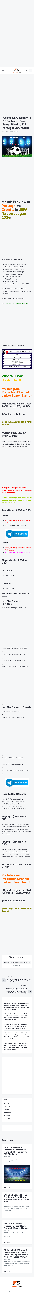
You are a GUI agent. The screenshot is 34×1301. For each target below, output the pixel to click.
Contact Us (7, 1106)
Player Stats (7, 1115)
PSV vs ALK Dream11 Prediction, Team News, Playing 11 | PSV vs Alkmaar (16, 1225)
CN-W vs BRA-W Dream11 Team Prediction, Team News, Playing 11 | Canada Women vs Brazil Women (16, 1253)
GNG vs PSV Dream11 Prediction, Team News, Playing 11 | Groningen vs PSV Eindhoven (15, 1150)
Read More (7, 1187)
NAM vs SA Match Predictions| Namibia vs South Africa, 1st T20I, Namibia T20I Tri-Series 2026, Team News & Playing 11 (15, 1026)
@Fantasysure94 (11, 421)
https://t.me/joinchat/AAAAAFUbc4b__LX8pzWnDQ (16, 405)
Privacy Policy (7, 1119)
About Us (6, 1103)
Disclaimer (6, 1109)
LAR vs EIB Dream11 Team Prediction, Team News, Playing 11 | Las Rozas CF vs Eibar (16, 1198)
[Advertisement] (17, 17)
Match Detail (7, 1112)
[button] (2, 70)
